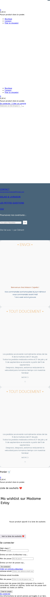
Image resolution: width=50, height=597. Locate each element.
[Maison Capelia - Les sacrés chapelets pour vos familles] (17, 8)
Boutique (8, 19)
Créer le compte (6, 591)
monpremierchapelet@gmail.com (12, 192)
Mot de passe (5, 559)
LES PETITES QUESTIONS (12, 203)
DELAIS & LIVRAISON (10, 197)
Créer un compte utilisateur (11, 569)
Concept (8, 21)
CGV (2, 209)
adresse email (6, 571)
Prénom (3, 550)
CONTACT (4, 189)
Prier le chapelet (11, 23)
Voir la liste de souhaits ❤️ (13, 536)
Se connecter (5, 567)
